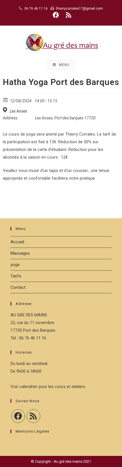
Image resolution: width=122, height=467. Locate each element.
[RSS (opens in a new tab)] (67, 15)
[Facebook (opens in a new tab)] (56, 15)
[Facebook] (18, 416)
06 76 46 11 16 (36, 9)
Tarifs (15, 276)
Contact (18, 287)
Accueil (17, 241)
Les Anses (18, 111)
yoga (15, 264)
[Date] (6, 99)
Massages (20, 253)
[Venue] (6, 110)
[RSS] (33, 416)
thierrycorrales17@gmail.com (79, 9)
